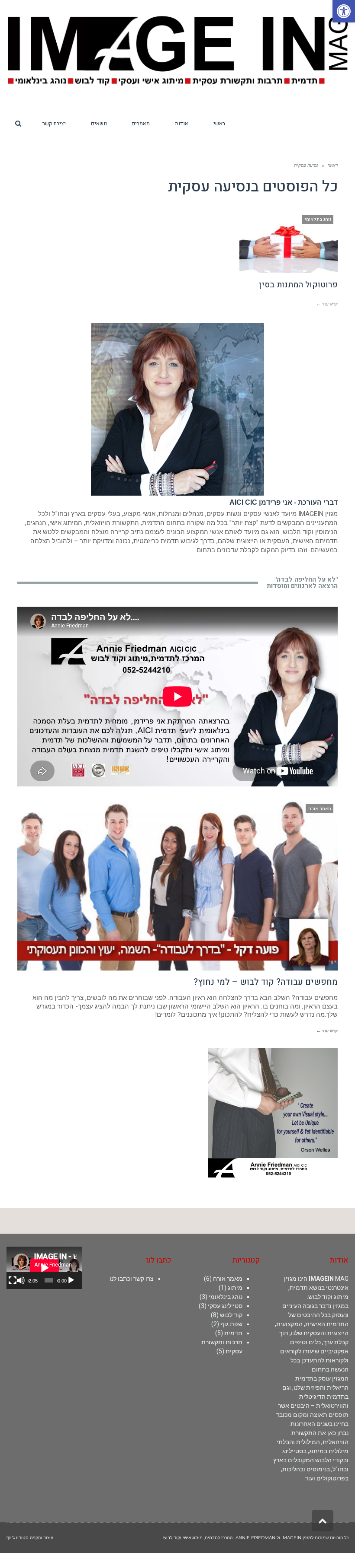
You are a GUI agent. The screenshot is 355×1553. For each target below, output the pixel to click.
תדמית (233, 1333)
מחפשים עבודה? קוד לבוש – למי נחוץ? (266, 982)
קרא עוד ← (327, 303)
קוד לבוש (231, 1314)
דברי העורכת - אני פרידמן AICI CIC (283, 502)
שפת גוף (231, 1324)
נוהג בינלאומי (225, 1296)
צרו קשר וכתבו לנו (132, 1278)
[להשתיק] (20, 1280)
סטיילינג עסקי (225, 1305)
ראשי (333, 165)
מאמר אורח (227, 1278)
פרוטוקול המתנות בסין (298, 285)
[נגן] (71, 1280)
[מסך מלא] (12, 1280)
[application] (44, 1268)
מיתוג (235, 1287)
